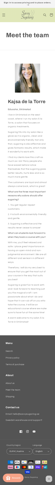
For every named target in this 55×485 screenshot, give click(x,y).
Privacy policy (12, 358)
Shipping (10, 397)
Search (9, 351)
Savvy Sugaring (31, 477)
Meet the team (13, 390)
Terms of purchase (15, 364)
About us (10, 383)
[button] (3, 15)
